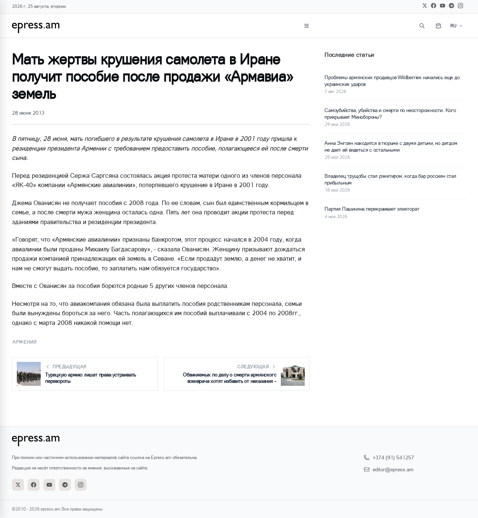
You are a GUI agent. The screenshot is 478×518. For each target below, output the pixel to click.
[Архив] (438, 26)
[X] (424, 5)
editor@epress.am (393, 469)
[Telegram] (451, 5)
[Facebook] (433, 5)
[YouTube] (442, 5)
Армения (25, 342)
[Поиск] (422, 26)
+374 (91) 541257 (393, 457)
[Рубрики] (306, 26)
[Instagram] (460, 5)
